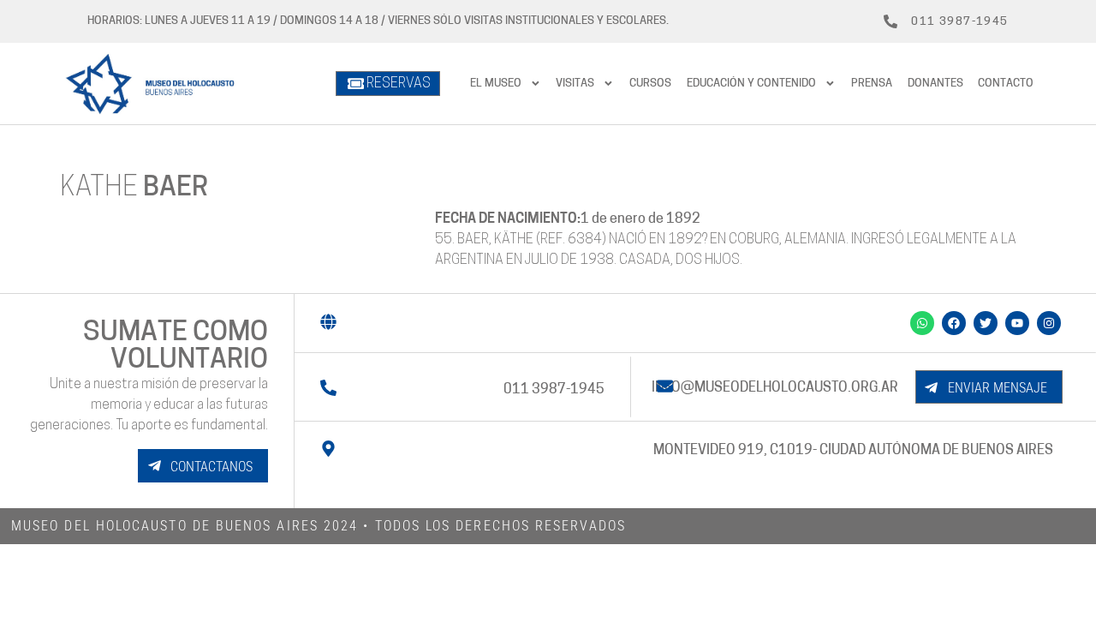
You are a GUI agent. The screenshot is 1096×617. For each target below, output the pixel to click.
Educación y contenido (751, 83)
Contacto (1005, 83)
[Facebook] (954, 323)
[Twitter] (986, 323)
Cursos (650, 83)
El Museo (495, 83)
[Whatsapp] (922, 323)
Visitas (575, 83)
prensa (871, 83)
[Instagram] (1049, 323)
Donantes (935, 83)
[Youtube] (1017, 323)
